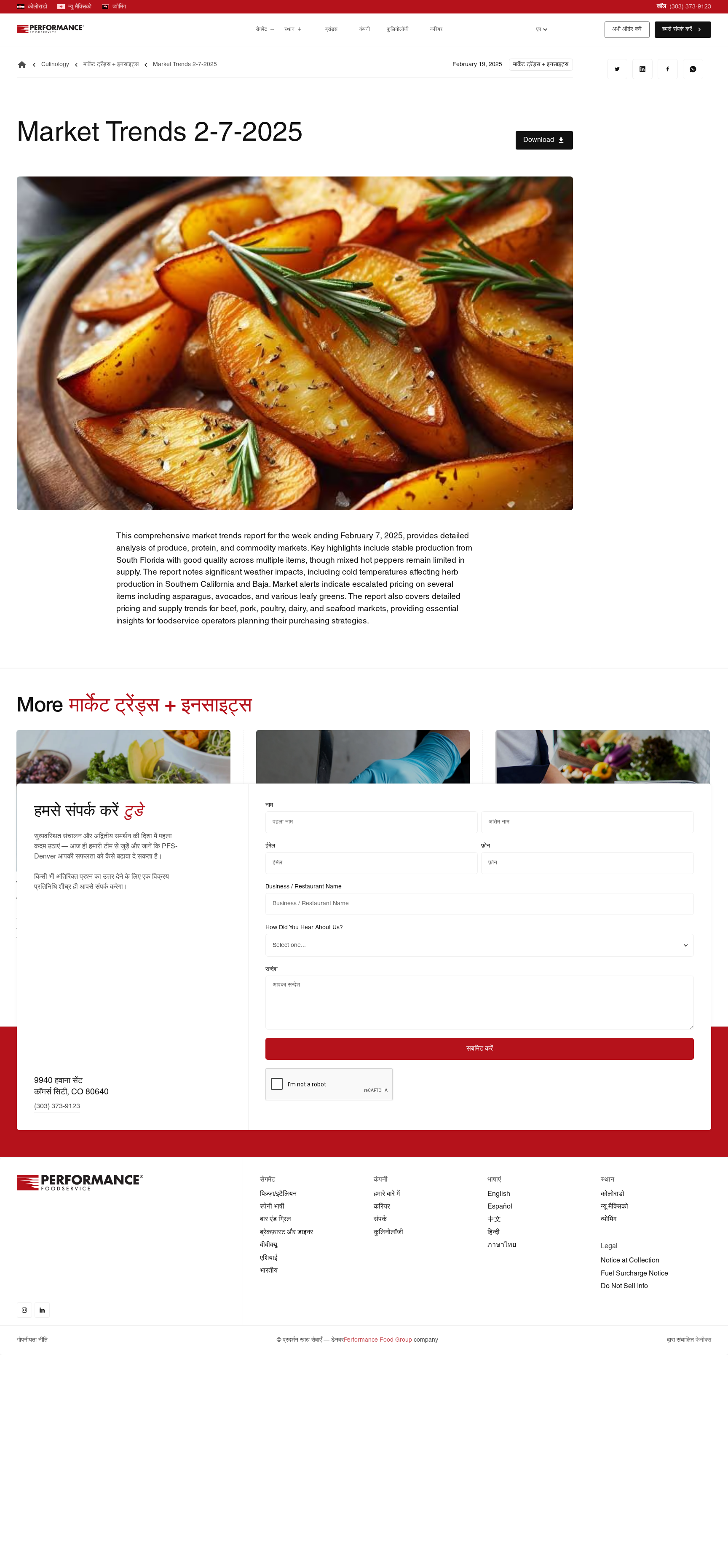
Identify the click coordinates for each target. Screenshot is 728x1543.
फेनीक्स (703, 1340)
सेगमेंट (261, 29)
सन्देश (271, 969)
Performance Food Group (378, 1340)
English (498, 1194)
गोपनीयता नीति (32, 1340)
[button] (265, 29)
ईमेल (270, 846)
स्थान (289, 29)
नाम (269, 805)
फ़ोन (485, 846)
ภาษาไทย (501, 1245)
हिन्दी (493, 1232)
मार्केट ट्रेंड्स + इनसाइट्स (111, 64)
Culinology (55, 64)
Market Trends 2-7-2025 (185, 64)
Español (499, 1207)
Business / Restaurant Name (303, 887)
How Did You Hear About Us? (304, 928)
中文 (494, 1219)
